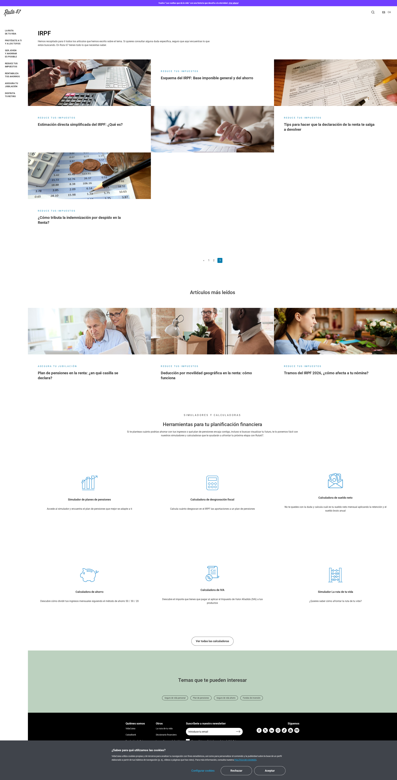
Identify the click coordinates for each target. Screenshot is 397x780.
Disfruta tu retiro (10, 95)
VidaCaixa (130, 728)
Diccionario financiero (166, 734)
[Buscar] (373, 12)
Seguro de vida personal (175, 698)
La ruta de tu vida (10, 32)
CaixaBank (131, 734)
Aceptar (270, 770)
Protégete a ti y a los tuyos (13, 42)
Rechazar (236, 770)
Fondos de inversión (251, 698)
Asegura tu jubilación (11, 85)
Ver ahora (233, 3)
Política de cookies (245, 760)
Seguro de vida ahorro (225, 698)
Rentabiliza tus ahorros (12, 75)
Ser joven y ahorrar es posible (11, 53)
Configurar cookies (202, 770)
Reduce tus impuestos (11, 65)
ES (383, 12)
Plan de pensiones (201, 698)
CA (389, 12)
